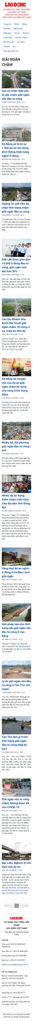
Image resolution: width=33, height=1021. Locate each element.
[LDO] (16, 79)
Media (24, 24)
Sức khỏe (21, 42)
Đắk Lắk (5, 279)
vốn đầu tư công (20, 649)
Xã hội (16, 24)
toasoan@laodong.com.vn (17, 964)
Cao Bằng (20, 644)
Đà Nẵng (5, 164)
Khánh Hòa (13, 339)
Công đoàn (7, 37)
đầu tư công (18, 219)
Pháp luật (7, 33)
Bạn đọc (26, 33)
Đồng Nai (5, 515)
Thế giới (6, 46)
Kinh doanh (17, 29)
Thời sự (17, 33)
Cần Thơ (5, 697)
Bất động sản (8, 42)
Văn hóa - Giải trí (21, 37)
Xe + (14, 46)
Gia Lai (4, 106)
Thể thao (7, 29)
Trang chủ (7, 24)
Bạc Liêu (5, 815)
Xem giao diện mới (10, 51)
